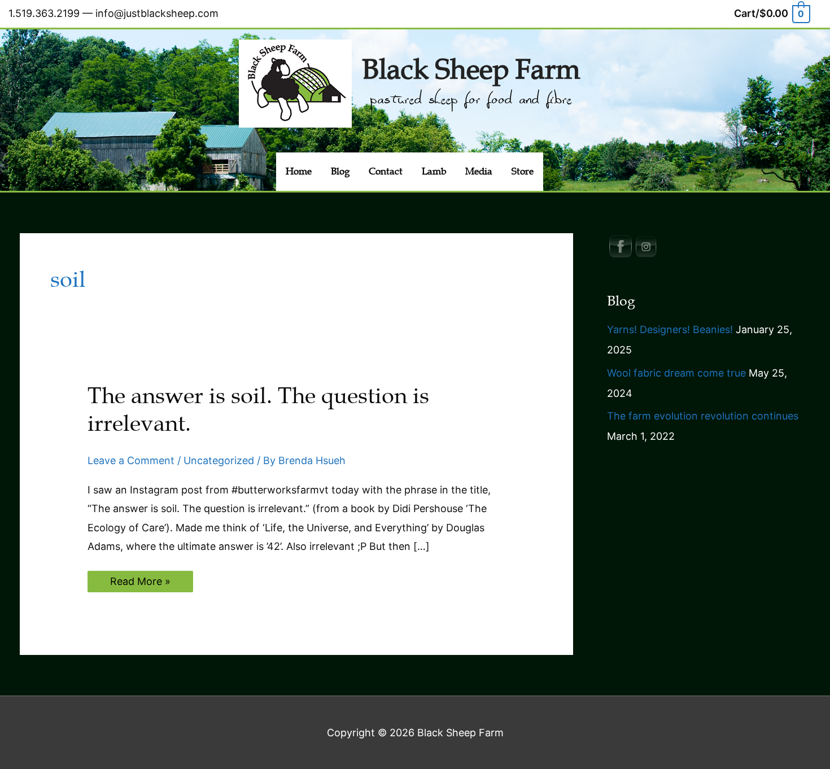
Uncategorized (219, 460)
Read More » (140, 583)
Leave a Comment (131, 460)
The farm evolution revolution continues (702, 416)
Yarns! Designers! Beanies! (670, 329)
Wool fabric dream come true (676, 373)
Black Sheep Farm (471, 69)
